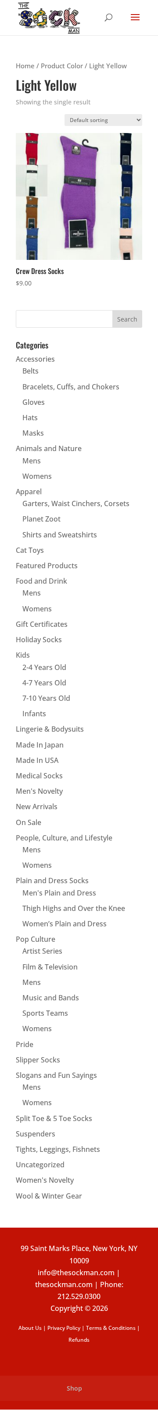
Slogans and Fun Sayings (56, 1075)
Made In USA (37, 760)
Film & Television (50, 967)
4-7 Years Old (44, 683)
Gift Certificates (42, 624)
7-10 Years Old (46, 698)
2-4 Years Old (44, 667)
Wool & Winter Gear (49, 1196)
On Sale (28, 822)
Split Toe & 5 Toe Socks (54, 1118)
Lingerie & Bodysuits (50, 729)
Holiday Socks (39, 639)
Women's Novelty (45, 1180)
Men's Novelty (39, 791)
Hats (30, 417)
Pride (24, 1044)
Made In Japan (40, 745)
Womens (37, 476)
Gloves (33, 402)
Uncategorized (40, 1164)
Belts (30, 371)
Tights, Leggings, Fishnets (58, 1149)
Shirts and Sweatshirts (59, 535)
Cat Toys (30, 550)
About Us (30, 1328)
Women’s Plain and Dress (64, 924)
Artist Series (42, 951)
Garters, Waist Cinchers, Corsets (75, 503)
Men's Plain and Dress (59, 893)
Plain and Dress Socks (52, 880)
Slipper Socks (38, 1060)
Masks (33, 433)
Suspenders (35, 1134)
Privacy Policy (63, 1328)
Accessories (35, 359)
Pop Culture (35, 939)
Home (25, 65)
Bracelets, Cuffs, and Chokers (70, 387)
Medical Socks (39, 776)
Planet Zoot (41, 519)
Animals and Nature (49, 448)
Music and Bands (50, 998)
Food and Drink (41, 581)
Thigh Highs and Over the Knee (73, 908)
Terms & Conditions (111, 1328)
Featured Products (47, 565)
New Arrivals (36, 806)
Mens (31, 461)
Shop (74, 1388)
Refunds (79, 1339)
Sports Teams (45, 1013)
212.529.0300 (79, 1296)
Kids (23, 655)
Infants (34, 713)
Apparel (29, 491)
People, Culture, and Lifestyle (64, 838)
